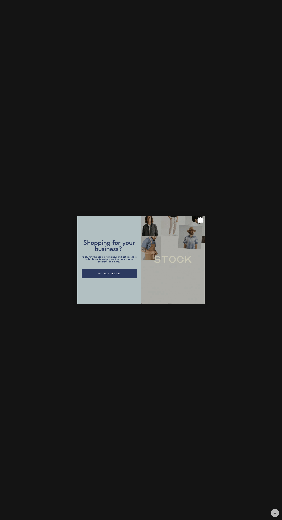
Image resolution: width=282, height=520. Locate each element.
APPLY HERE (109, 273)
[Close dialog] (200, 220)
